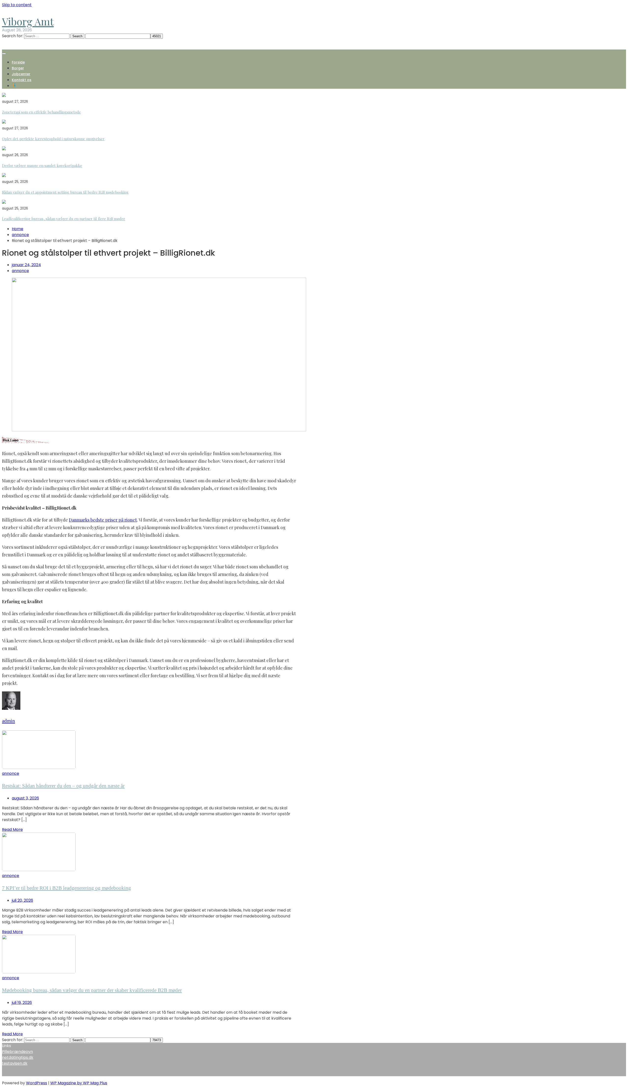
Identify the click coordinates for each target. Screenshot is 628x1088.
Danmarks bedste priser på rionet (103, 520)
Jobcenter (21, 74)
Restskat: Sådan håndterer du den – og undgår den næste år (63, 786)
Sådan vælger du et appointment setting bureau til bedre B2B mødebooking (65, 192)
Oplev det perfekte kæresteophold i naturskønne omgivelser (53, 138)
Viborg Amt (28, 21)
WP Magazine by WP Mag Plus (78, 1083)
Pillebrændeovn (17, 1051)
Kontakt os (21, 79)
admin (8, 721)
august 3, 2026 (25, 798)
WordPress (36, 1083)
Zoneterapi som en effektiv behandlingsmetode (41, 112)
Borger (18, 68)
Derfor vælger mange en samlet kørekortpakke (42, 165)
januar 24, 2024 (26, 265)
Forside (18, 62)
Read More (12, 829)
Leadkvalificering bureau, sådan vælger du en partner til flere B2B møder (63, 218)
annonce (20, 271)
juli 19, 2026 (22, 1002)
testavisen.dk (14, 1063)
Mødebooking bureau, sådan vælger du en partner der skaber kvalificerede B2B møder (92, 990)
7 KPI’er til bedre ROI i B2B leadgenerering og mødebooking (66, 888)
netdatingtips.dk (17, 1057)
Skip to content (17, 5)
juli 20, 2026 (22, 900)
